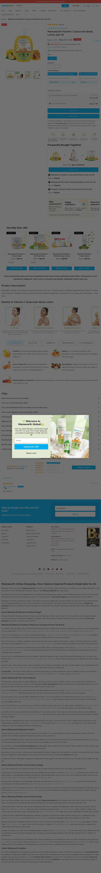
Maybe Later (31, 453)
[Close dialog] (86, 417)
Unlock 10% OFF (31, 447)
